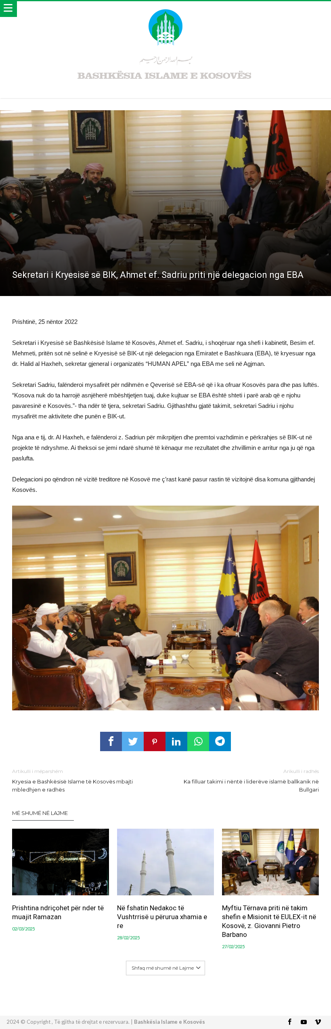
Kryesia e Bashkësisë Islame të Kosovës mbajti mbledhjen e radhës (72, 780)
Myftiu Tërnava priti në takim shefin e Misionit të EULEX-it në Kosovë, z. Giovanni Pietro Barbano (269, 921)
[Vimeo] (318, 1022)
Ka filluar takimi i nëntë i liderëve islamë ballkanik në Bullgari (251, 780)
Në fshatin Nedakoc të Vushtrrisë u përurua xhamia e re (162, 917)
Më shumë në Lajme (40, 813)
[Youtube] (303, 1022)
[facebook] (111, 741)
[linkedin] (176, 741)
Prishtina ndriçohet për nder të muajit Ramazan (58, 912)
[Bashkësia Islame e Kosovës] (165, 9)
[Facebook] (289, 1022)
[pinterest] (155, 741)
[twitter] (133, 741)
